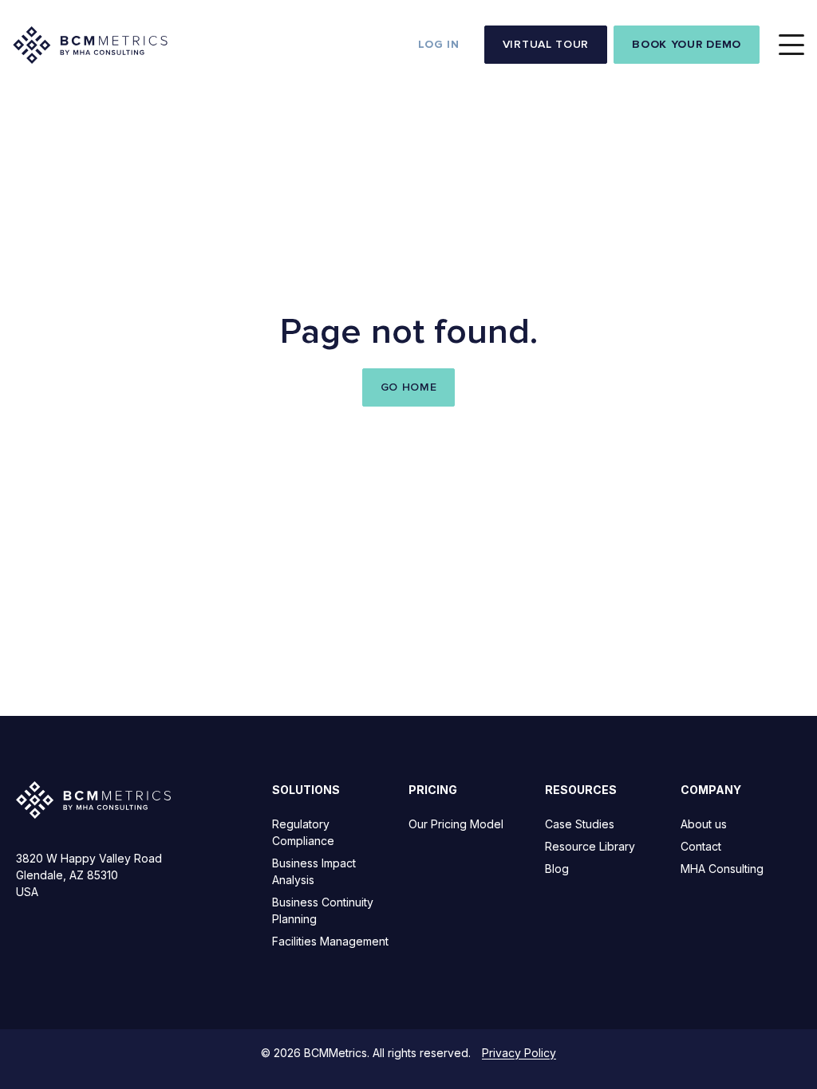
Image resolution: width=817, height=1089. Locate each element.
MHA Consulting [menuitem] (722, 868)
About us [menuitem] (704, 824)
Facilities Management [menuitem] (330, 941)
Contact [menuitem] (701, 846)
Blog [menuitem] (557, 868)
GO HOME (409, 387)
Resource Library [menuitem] (590, 846)
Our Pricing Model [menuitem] (455, 824)
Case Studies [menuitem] (579, 824)
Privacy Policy (519, 1053)
